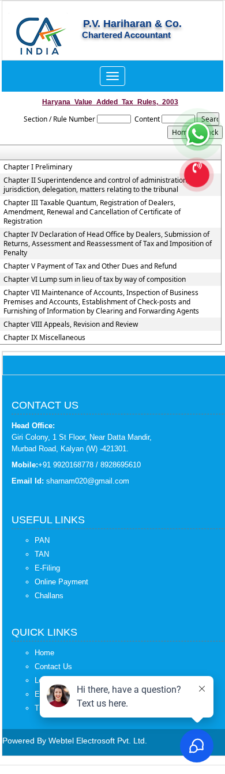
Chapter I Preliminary (37, 167)
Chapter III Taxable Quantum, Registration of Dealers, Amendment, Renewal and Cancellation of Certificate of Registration (92, 212)
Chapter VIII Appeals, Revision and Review (70, 324)
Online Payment (61, 581)
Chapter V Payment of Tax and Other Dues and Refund (90, 266)
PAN (42, 540)
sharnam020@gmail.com (87, 481)
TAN (42, 554)
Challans (49, 595)
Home (44, 652)
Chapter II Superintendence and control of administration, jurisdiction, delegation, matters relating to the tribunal (96, 185)
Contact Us (53, 666)
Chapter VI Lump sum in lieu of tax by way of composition (94, 279)
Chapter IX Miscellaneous (44, 337)
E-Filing (47, 568)
